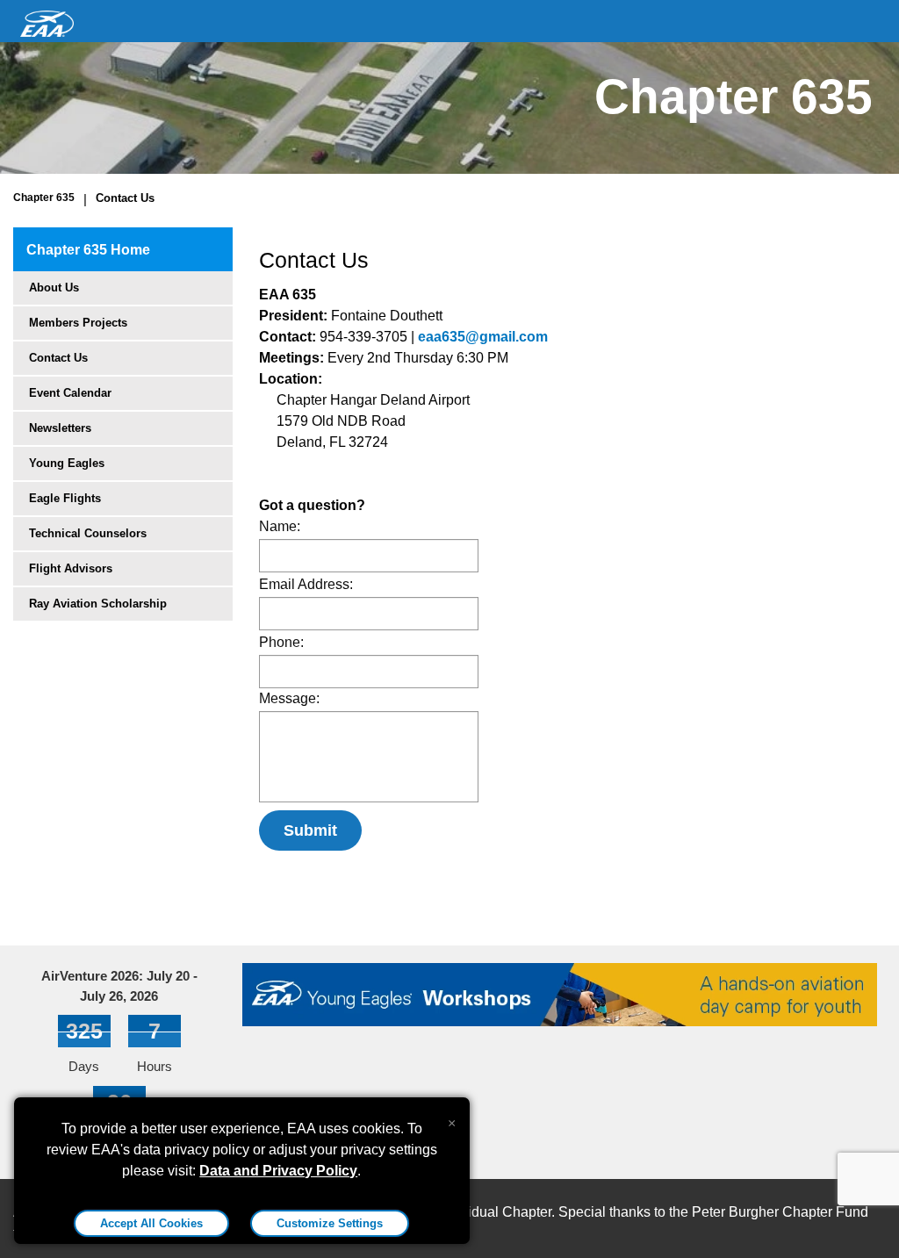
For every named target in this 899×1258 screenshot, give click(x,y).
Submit (310, 830)
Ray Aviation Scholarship (98, 603)
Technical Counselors (88, 533)
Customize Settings (330, 1223)
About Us (54, 287)
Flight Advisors (70, 568)
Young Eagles (66, 463)
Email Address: (306, 584)
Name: (279, 526)
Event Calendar (70, 392)
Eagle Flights (65, 498)
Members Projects (78, 322)
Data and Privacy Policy (278, 1170)
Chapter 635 (44, 197)
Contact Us (125, 198)
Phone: (281, 642)
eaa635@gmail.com (483, 336)
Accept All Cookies (151, 1223)
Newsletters (60, 428)
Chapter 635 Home (88, 249)
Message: (289, 698)
